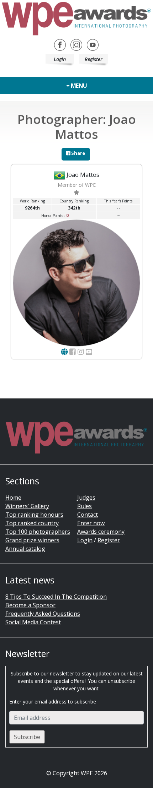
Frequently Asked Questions (42, 614)
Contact (87, 514)
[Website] (64, 352)
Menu (78, 85)
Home (13, 497)
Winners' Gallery (27, 506)
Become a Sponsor (30, 605)
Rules (84, 506)
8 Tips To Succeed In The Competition (56, 596)
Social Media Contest (33, 622)
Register (93, 59)
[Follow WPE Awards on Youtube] (93, 44)
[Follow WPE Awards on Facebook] (60, 44)
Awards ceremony (101, 532)
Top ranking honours (34, 514)
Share (77, 153)
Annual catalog (25, 549)
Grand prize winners (32, 540)
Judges (86, 497)
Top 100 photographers (37, 532)
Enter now (91, 523)
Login (60, 59)
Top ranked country (32, 523)
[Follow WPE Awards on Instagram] (76, 44)
